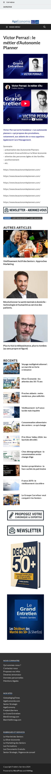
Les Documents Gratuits (14, 749)
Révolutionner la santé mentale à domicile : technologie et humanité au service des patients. (24, 305)
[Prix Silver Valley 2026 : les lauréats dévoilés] (11, 437)
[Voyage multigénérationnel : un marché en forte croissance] (11, 364)
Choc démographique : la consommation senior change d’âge (33, 454)
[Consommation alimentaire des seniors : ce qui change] (11, 422)
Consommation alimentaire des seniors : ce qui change (34, 423)
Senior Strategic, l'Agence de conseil (19, 752)
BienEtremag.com (11, 716)
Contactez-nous (10, 668)
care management (20, 218)
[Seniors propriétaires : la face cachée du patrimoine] (11, 466)
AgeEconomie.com (11, 701)
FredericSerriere (10, 710)
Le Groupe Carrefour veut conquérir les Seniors (34, 496)
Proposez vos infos (11, 671)
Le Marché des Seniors (13, 736)
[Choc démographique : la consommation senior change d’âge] (11, 452)
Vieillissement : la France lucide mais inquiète (33, 409)
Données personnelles (13, 677)
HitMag (29, 771)
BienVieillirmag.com (12, 719)
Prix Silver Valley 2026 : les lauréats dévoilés (34, 438)
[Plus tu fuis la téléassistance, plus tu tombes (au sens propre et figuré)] (25, 329)
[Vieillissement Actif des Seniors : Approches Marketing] (25, 244)
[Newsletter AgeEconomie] (25, 212)
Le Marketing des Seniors (14, 743)
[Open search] (44, 27)
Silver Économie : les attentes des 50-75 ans (32, 380)
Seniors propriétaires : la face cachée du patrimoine (34, 467)
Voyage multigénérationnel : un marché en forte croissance (35, 367)
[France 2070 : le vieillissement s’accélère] (11, 481)
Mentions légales (11, 681)
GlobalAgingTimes (11, 697)
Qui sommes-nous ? (12, 665)
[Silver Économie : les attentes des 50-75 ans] (11, 379)
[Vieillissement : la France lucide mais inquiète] (11, 408)
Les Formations (10, 746)
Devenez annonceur (12, 674)
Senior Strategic (10, 704)
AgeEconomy (9, 707)
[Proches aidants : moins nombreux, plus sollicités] (11, 393)
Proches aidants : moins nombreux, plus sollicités (33, 394)
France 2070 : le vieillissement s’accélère (33, 482)
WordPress (17, 771)
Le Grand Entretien (11, 713)
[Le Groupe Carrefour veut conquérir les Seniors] (11, 495)
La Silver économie (11, 739)
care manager (35, 218)
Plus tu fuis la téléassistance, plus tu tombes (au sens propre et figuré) (25, 347)
